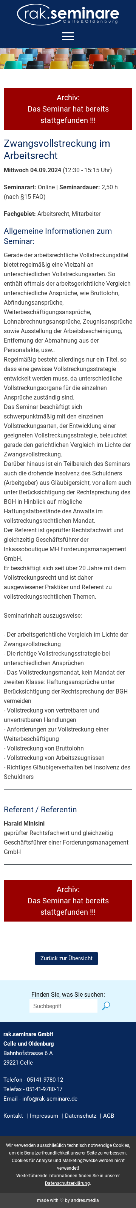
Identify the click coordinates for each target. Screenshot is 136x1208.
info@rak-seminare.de (49, 1098)
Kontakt (13, 1115)
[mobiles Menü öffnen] (68, 36)
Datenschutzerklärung (67, 1183)
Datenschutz (80, 1115)
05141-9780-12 (45, 1079)
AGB (108, 1115)
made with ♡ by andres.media (68, 1200)
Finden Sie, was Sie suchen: (68, 994)
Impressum (44, 1115)
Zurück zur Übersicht (66, 958)
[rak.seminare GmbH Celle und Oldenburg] (68, 20)
